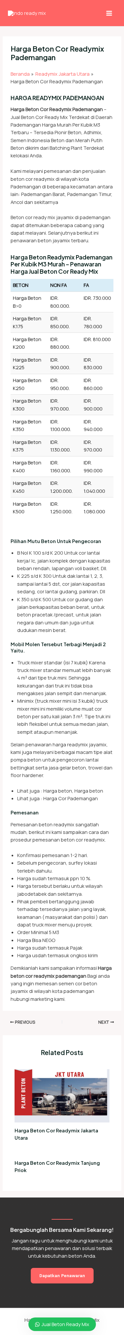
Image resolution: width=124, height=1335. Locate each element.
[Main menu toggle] (109, 13)
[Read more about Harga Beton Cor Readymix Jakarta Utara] (62, 1095)
